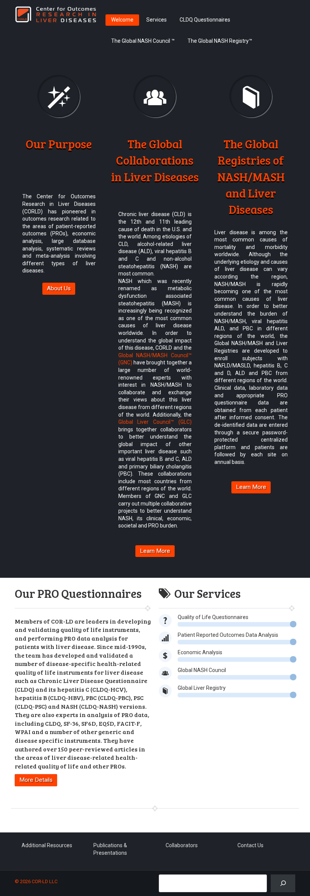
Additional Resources (47, 845)
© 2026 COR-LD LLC (36, 881)
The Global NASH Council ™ (143, 41)
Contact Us (250, 845)
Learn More (155, 551)
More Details (36, 779)
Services (156, 20)
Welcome (122, 20)
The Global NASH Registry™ (220, 41)
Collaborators (182, 845)
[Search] (283, 883)
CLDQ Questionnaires (205, 20)
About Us (59, 288)
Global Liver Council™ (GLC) (155, 422)
